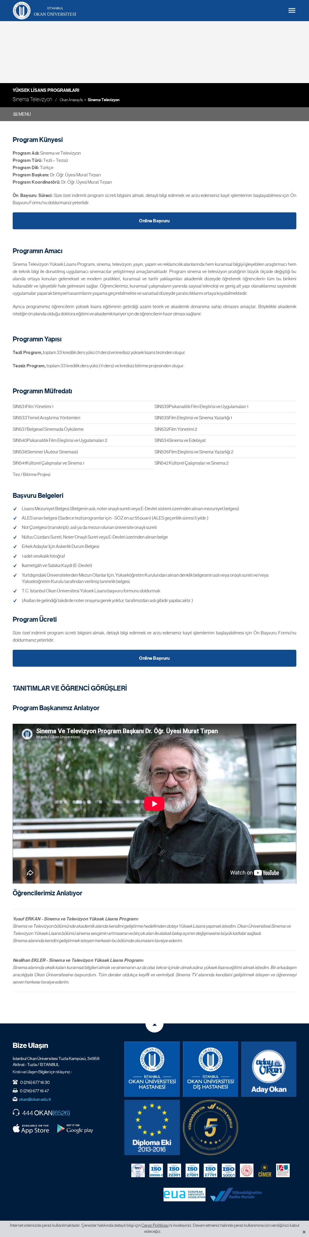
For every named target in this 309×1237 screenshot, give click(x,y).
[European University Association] (184, 1194)
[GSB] (246, 1170)
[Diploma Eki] (152, 1127)
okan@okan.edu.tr (35, 1099)
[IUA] (283, 1170)
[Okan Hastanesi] (152, 1069)
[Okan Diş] (210, 1069)
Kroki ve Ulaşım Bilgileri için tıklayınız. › (42, 1071)
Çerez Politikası (155, 1225)
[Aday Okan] (268, 1069)
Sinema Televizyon (103, 100)
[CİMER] (265, 1170)
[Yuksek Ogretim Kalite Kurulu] (210, 1127)
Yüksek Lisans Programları (46, 90)
